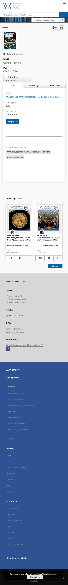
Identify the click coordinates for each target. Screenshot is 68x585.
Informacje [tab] (34, 86)
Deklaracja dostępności (17, 544)
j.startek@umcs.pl (14, 328)
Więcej (55, 266)
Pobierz (17, 62)
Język (8, 485)
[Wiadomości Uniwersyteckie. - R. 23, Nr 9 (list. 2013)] (10, 40)
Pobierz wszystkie (12, 79)
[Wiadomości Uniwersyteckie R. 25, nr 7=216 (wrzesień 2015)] (49, 219)
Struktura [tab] (55, 86)
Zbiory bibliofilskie (14, 417)
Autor (9, 461)
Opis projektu (12, 508)
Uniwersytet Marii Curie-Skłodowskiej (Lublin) (28, 151)
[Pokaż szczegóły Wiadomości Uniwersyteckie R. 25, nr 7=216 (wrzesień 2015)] (57, 258)
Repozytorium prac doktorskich (20, 405)
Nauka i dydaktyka (14, 399)
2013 (8, 105)
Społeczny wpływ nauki (16, 429)
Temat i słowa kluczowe (17, 467)
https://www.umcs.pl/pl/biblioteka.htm (23, 345)
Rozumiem (35, 577)
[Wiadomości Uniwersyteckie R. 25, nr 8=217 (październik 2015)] (19, 219)
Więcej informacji (49, 574)
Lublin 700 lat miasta (15, 423)
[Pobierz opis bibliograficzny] (10, 258)
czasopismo (11, 114)
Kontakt (9, 526)
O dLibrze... (11, 532)
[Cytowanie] (62, 27)
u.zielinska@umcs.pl (15, 332)
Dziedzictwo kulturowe (16, 393)
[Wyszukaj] (63, 14)
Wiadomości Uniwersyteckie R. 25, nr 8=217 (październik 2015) (19, 237)
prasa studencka (15, 157)
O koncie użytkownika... (16, 520)
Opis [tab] (13, 86)
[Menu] (64, 2)
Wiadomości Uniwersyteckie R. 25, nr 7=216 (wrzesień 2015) (48, 237)
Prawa (9, 491)
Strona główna (12, 377)
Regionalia (11, 411)
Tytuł (8, 455)
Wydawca (10, 473)
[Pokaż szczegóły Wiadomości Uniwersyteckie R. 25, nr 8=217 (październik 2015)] (27, 258)
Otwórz (7, 62)
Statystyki (10, 538)
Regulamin (11, 514)
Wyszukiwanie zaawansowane (45, 20)
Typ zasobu (11, 479)
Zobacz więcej (12, 438)
